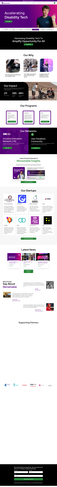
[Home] (6, 3)
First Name (15, 470)
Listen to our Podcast (28, 182)
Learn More (8, 21)
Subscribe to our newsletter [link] (29, 0)
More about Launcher (11, 121)
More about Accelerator (28, 121)
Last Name (30, 470)
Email (15, 474)
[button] (28, 2)
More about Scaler (45, 121)
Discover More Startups (28, 238)
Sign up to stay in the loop (28, 479)
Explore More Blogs (28, 271)
